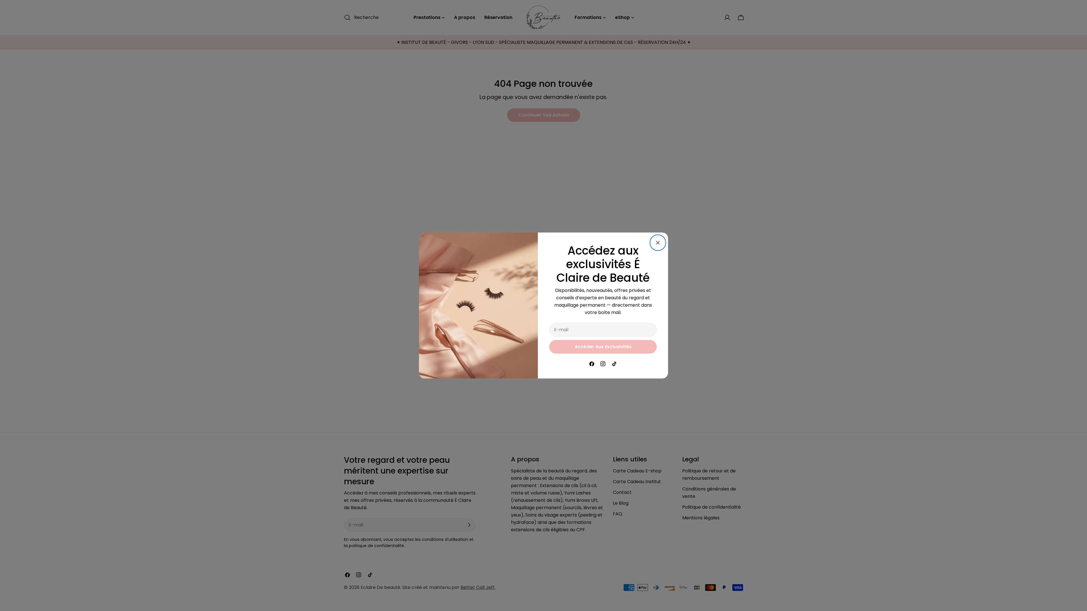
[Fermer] (658, 242)
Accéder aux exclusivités (603, 346)
